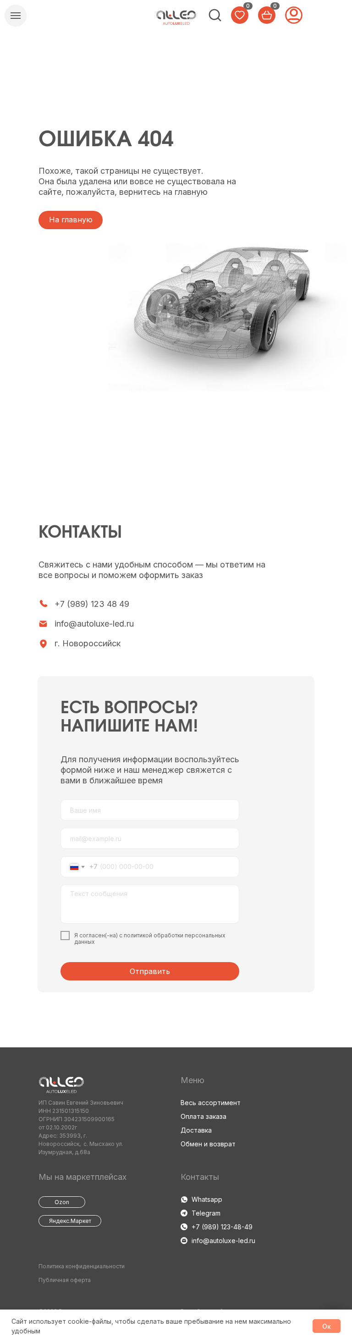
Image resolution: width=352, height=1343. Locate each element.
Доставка (196, 1130)
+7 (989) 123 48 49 (92, 604)
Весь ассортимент (211, 1102)
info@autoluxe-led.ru (94, 623)
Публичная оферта (64, 1280)
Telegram (206, 1213)
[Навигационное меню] (16, 15)
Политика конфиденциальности (81, 1266)
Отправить (150, 971)
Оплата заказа (203, 1116)
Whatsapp (207, 1199)
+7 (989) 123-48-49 (222, 1227)
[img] (176, 17)
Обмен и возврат (208, 1144)
